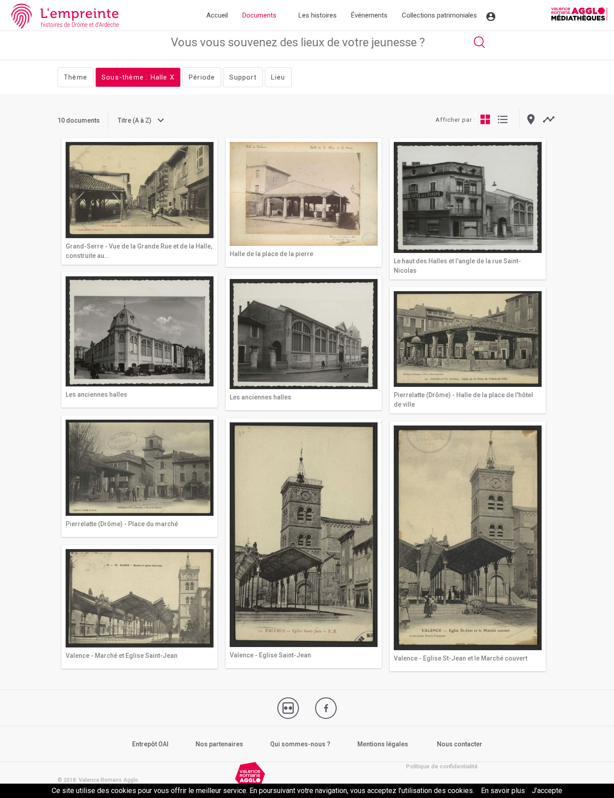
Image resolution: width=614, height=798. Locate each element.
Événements (369, 15)
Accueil (217, 15)
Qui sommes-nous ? (300, 744)
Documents (259, 15)
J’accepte (547, 790)
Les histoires (317, 15)
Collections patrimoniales (439, 15)
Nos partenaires (219, 744)
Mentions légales (382, 744)
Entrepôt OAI (150, 744)
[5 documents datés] (548, 119)
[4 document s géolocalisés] (531, 119)
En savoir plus (503, 790)
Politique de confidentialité (442, 766)
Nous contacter (459, 744)
